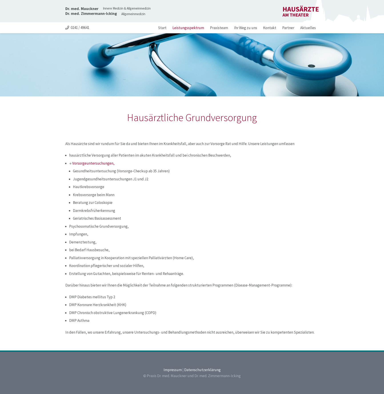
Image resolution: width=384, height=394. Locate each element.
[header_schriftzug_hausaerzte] (300, 11)
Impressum (173, 369)
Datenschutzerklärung (202, 369)
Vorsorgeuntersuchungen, (93, 163)
